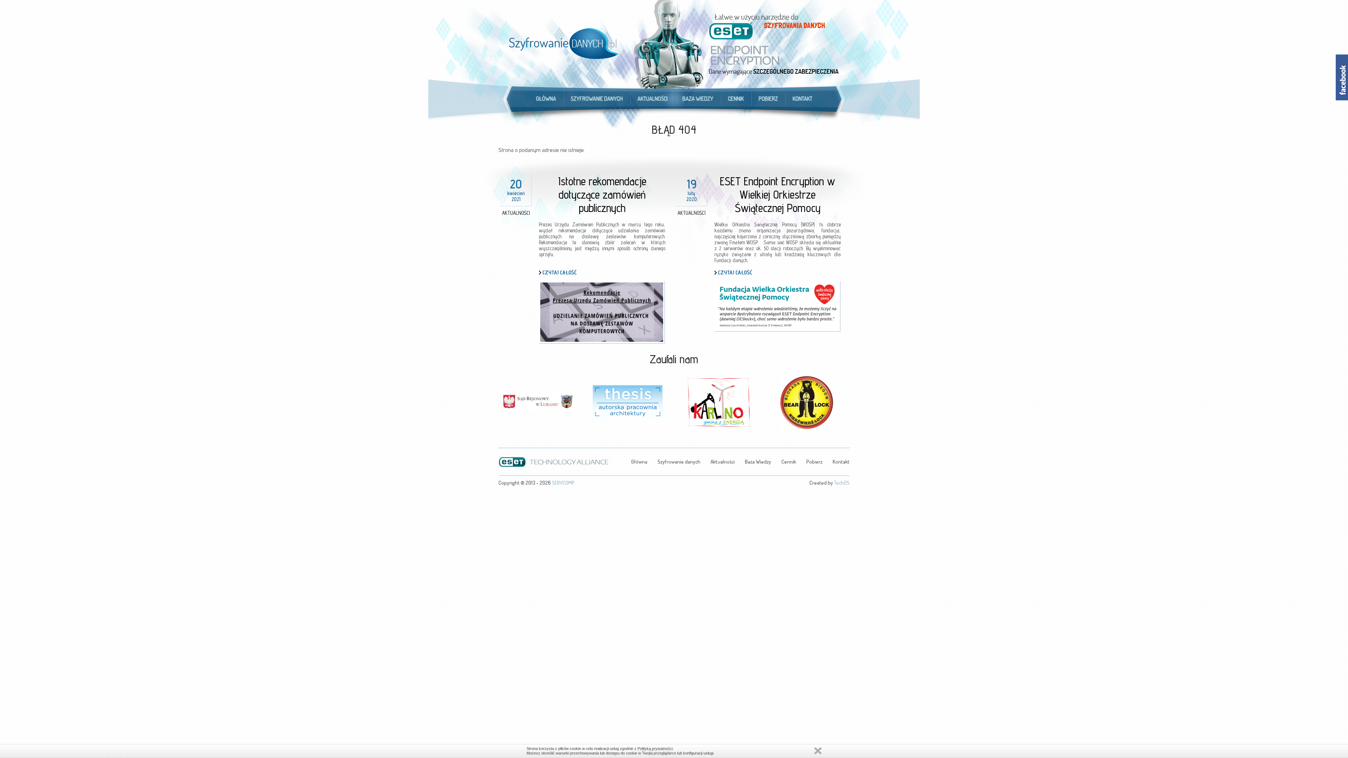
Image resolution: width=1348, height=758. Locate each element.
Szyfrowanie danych (597, 98)
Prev (504, 398)
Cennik (736, 98)
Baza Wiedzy (697, 98)
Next (844, 398)
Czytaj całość (559, 272)
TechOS (842, 482)
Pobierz (768, 98)
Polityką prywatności (655, 748)
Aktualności (652, 98)
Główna (546, 98)
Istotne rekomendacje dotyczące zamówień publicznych (602, 194)
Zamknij (817, 750)
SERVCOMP (563, 482)
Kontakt (802, 98)
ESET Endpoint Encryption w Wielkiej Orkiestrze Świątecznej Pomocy (777, 194)
